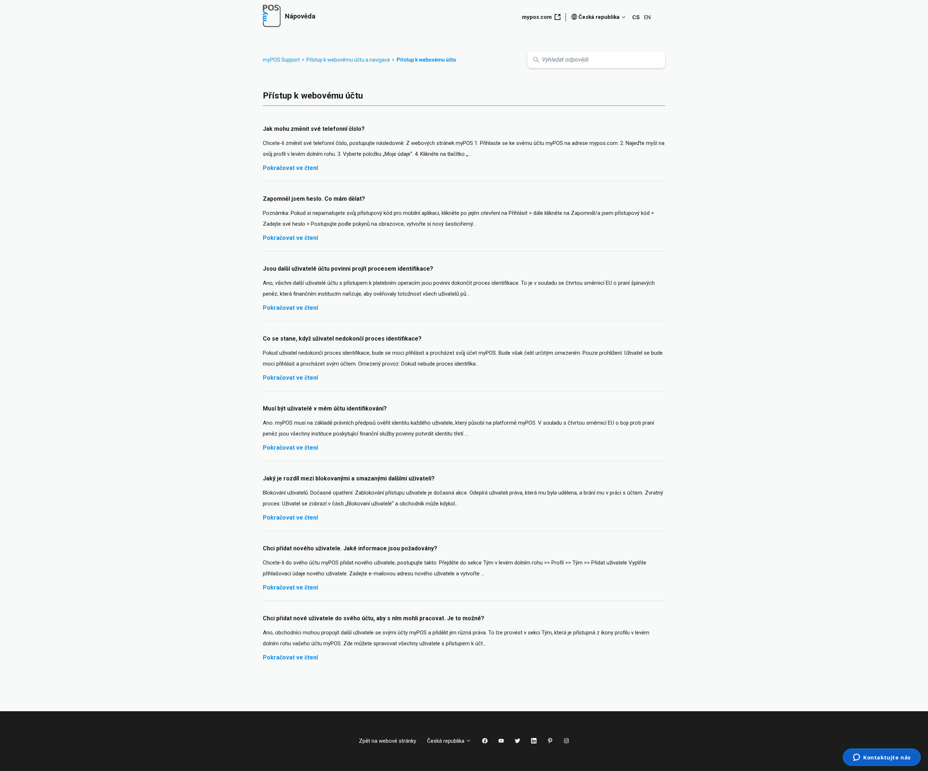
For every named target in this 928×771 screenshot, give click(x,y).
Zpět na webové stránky (387, 741)
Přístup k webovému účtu (426, 60)
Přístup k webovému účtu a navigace (348, 60)
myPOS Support (281, 60)
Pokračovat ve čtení (290, 167)
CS (636, 17)
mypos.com (537, 17)
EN (647, 17)
